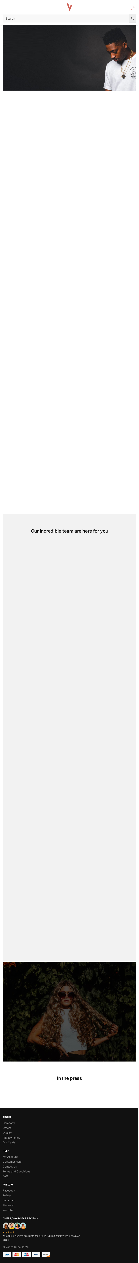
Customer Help (12, 1161)
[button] (133, 7)
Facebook (9, 1190)
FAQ (5, 1176)
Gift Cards (9, 1142)
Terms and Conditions (16, 1171)
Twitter (7, 1195)
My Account (10, 1156)
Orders (7, 1128)
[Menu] (8, 7)
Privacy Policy (11, 1137)
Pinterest (8, 1205)
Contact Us (10, 1166)
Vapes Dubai (13, 1247)
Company (9, 1123)
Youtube (8, 1210)
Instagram (9, 1200)
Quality (7, 1132)
